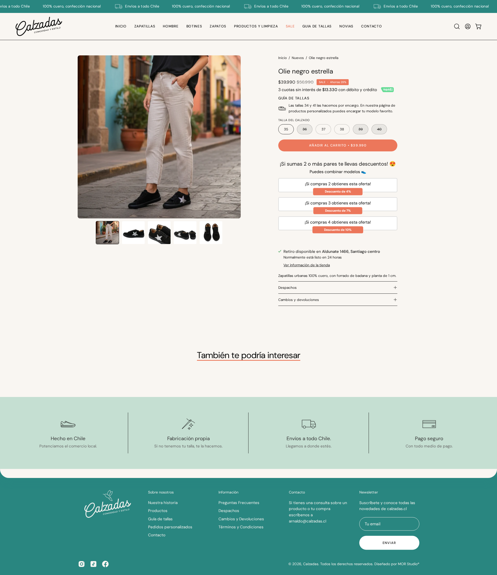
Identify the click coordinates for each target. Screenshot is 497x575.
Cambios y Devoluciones (241, 518)
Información (228, 492)
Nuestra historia (163, 502)
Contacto (156, 535)
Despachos (287, 287)
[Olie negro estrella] (107, 232)
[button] (144, 26)
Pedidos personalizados (170, 526)
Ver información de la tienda (306, 265)
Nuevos (298, 58)
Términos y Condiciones (241, 526)
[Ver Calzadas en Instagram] (81, 564)
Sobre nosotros (161, 492)
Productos (157, 510)
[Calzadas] (39, 26)
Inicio (282, 58)
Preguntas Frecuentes (238, 502)
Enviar (389, 543)
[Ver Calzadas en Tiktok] (93, 564)
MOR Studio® (408, 564)
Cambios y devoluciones (298, 299)
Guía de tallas (160, 518)
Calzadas (310, 564)
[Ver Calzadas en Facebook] (105, 564)
